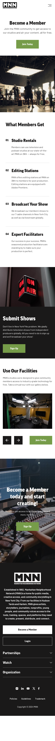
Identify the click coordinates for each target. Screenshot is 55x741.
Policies (13, 698)
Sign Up (14, 348)
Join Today (27, 44)
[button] (7, 440)
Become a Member (27, 629)
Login (27, 641)
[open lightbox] (27, 411)
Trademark (40, 698)
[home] (10, 5)
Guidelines (26, 698)
